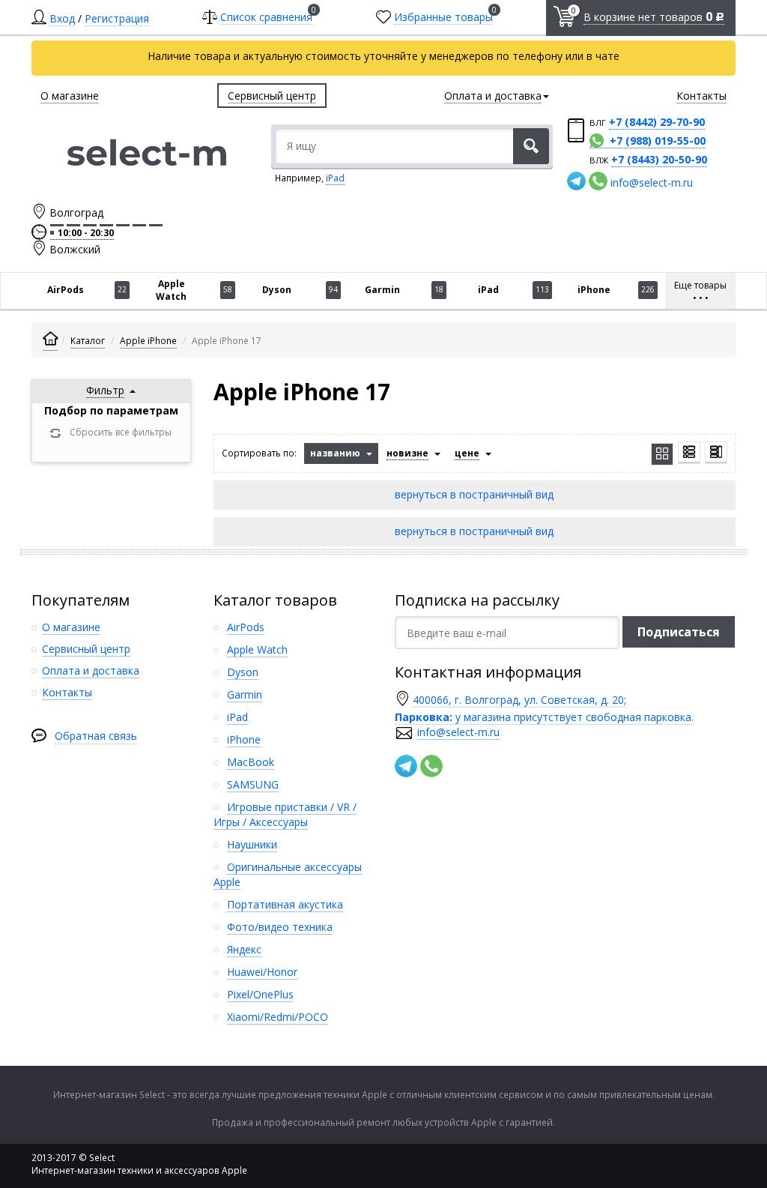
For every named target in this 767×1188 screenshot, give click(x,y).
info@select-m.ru (651, 182)
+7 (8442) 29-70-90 (657, 122)
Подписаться (678, 632)
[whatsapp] (598, 181)
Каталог (87, 340)
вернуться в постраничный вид (474, 494)
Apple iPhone (148, 340)
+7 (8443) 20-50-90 (659, 159)
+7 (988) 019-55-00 (658, 140)
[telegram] (576, 181)
